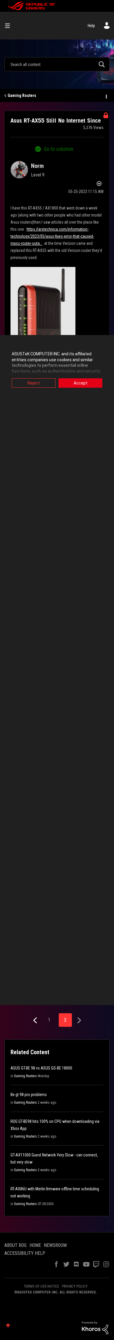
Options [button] (106, 96)
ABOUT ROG (15, 1245)
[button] (43, 332)
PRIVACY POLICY (75, 1286)
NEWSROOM (55, 1245)
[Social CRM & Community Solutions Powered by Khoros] (95, 1327)
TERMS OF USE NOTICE (41, 1286)
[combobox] (57, 64)
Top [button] (8, 1325)
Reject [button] (33, 383)
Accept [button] (80, 383)
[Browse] (9, 25)
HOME (35, 1245)
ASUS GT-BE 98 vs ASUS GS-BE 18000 (41, 1068)
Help (91, 25)
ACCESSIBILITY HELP (24, 1253)
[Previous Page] (35, 1020)
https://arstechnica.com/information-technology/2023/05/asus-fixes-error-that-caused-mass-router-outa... (52, 236)
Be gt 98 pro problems (29, 1094)
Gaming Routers (22, 95)
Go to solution (58, 149)
